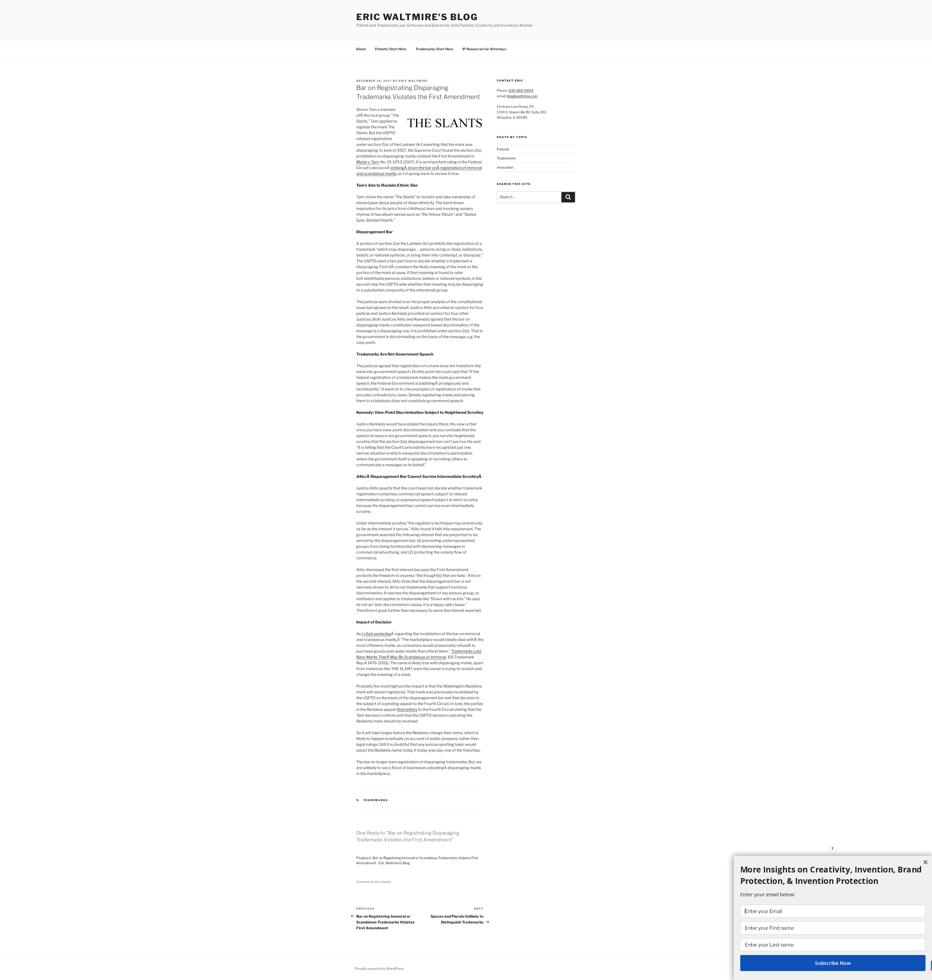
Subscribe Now (833, 963)
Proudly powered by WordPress (379, 968)
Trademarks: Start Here (434, 49)
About (361, 49)
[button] (833, 875)
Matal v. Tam (367, 162)
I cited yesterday (376, 633)
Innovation (505, 167)
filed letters (407, 709)
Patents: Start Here (390, 49)
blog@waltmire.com (522, 96)
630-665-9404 (520, 90)
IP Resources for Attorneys (484, 49)
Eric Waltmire (413, 81)
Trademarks (375, 800)
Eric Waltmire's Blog (417, 17)
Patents (503, 149)
